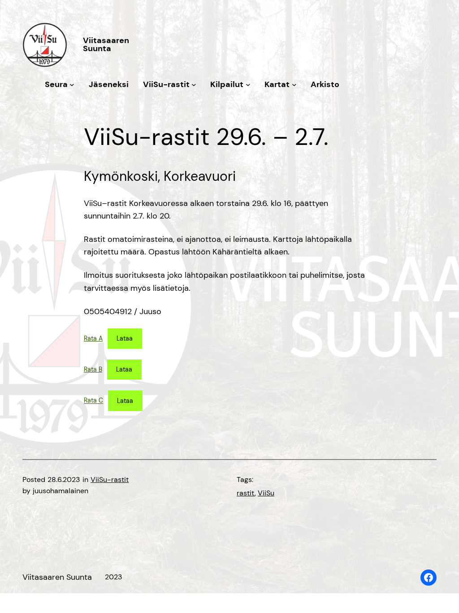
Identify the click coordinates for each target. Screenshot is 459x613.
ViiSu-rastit (110, 479)
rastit (246, 493)
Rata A (93, 338)
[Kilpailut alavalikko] (248, 84)
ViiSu (266, 493)
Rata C (93, 401)
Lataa (125, 338)
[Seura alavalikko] (71, 84)
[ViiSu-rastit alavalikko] (193, 84)
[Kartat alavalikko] (294, 84)
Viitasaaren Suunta (106, 44)
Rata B (93, 369)
